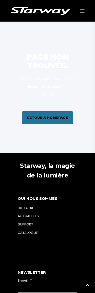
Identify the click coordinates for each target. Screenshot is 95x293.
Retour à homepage (47, 118)
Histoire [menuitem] (26, 208)
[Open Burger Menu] (82, 11)
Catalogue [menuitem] (28, 233)
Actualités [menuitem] (28, 216)
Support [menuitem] (25, 224)
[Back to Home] (40, 10)
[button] (87, 285)
